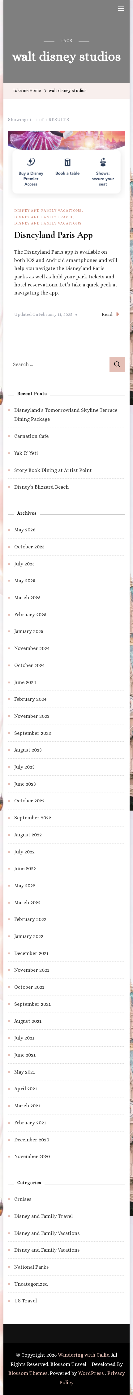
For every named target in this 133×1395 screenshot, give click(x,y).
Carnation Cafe (31, 436)
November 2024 (32, 648)
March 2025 (27, 597)
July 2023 (24, 767)
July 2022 (24, 852)
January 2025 (28, 631)
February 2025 (30, 614)
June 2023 (25, 784)
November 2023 (31, 716)
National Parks (31, 1267)
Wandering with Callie (83, 1355)
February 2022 (30, 919)
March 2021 (27, 1106)
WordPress (91, 1373)
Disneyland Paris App (53, 235)
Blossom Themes (28, 1373)
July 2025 (24, 564)
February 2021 (30, 1123)
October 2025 (29, 547)
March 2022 (27, 902)
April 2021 (25, 1089)
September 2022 (32, 818)
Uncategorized (31, 1284)
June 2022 (25, 868)
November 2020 (32, 1156)
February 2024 (30, 699)
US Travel (25, 1301)
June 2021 (25, 1055)
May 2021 (24, 1072)
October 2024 (29, 665)
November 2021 (31, 970)
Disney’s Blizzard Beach (41, 487)
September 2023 (32, 733)
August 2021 (27, 1021)
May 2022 (24, 885)
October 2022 (29, 801)
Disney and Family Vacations (48, 210)
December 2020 (31, 1140)
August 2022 (28, 835)
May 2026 (24, 530)
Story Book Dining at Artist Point (53, 470)
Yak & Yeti (26, 453)
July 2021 (24, 1038)
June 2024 (25, 682)
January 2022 (28, 936)
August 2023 (28, 750)
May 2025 (24, 580)
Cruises (23, 1199)
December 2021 (31, 953)
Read (107, 314)
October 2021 (29, 987)
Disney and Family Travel (43, 217)
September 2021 (32, 1004)
